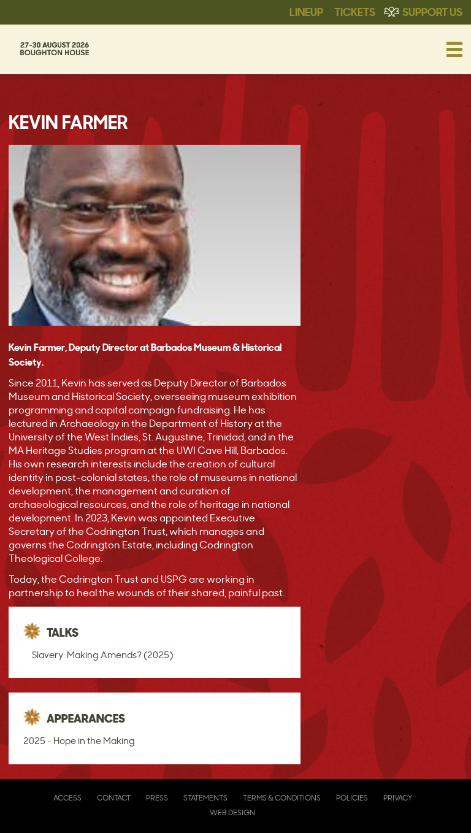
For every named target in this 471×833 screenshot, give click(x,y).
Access (67, 798)
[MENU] (454, 49)
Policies (352, 798)
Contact (114, 798)
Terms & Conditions (282, 798)
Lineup (306, 11)
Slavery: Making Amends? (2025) (102, 655)
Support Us (432, 11)
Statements (205, 798)
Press (157, 798)
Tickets (354, 11)
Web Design (232, 812)
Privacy (397, 798)
